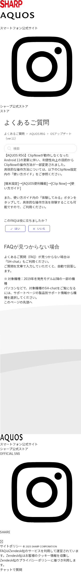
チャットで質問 (11, 569)
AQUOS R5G (37, 133)
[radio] (15, 228)
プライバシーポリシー (35, 560)
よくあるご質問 (14, 133)
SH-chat (13, 261)
